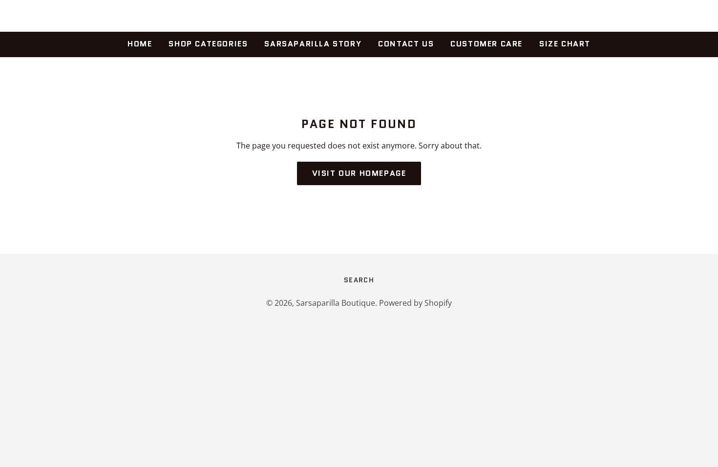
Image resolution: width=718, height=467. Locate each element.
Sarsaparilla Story (312, 43)
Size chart (565, 43)
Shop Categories (208, 43)
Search (359, 280)
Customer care (486, 43)
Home (139, 43)
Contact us (406, 43)
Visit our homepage (359, 173)
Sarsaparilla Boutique (359, 16)
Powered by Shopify (415, 302)
